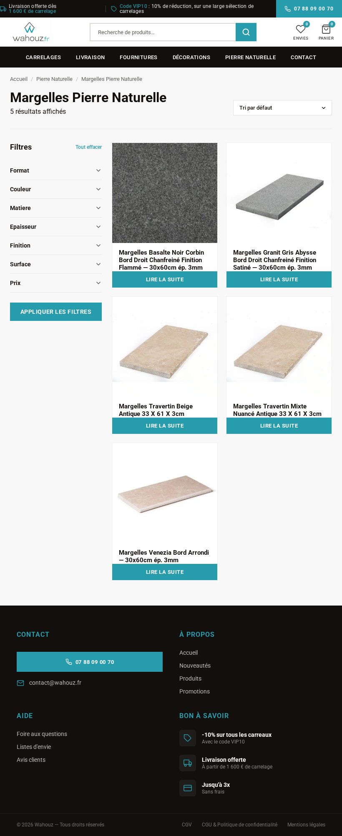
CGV (187, 825)
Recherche (246, 32)
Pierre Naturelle (250, 57)
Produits (190, 678)
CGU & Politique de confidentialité (239, 825)
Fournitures (138, 57)
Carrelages (43, 57)
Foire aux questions (42, 734)
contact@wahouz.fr (55, 682)
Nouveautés (195, 665)
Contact (303, 57)
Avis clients (31, 759)
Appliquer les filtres (56, 311)
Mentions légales (306, 825)
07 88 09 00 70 (314, 9)
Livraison (90, 57)
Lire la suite (165, 279)
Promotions (194, 691)
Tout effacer (88, 147)
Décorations (191, 57)
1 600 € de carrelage (32, 11)
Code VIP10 (133, 6)
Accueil (19, 79)
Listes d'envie (34, 746)
